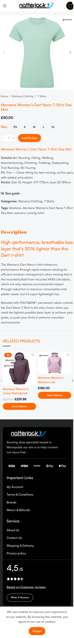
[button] (4, 52)
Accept (37, 631)
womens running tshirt (29, 213)
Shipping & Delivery (20, 545)
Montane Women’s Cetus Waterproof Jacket (15, 393)
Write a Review (20, 597)
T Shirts (41, 96)
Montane (15, 208)
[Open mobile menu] (5, 6)
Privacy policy (16, 553)
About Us (13, 530)
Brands (11, 502)
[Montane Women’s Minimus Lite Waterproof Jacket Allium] (54, 363)
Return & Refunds (18, 510)
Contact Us (14, 538)
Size (4, 127)
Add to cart (29, 138)
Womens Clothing (22, 96)
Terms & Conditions (20, 494)
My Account (15, 487)
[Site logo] (36, 5)
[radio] (15, 126)
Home (4, 96)
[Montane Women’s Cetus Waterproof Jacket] (19, 368)
